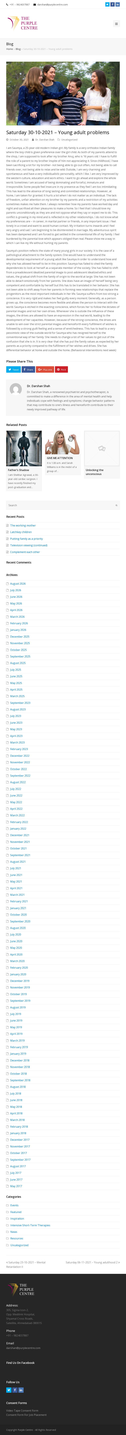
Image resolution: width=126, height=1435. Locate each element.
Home (9, 48)
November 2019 (20, 987)
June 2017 (16, 1179)
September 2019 (20, 1001)
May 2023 (16, 729)
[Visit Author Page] (16, 389)
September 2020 (20, 921)
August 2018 (18, 1087)
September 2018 (20, 1080)
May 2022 (16, 802)
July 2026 (15, 590)
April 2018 (16, 1113)
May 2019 (16, 1027)
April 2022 (16, 809)
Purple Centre (25, 1429)
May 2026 (16, 603)
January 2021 (18, 908)
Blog (18, 48)
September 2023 (20, 703)
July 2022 (15, 789)
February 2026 (19, 623)
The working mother (23, 525)
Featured (15, 1212)
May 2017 (16, 1186)
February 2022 (19, 822)
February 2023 (19, 749)
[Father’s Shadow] (24, 448)
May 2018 (16, 1107)
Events (14, 1205)
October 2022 (18, 769)
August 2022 (18, 782)
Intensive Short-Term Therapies (30, 1225)
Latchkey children (21, 532)
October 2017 (18, 1153)
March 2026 (17, 617)
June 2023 (16, 722)
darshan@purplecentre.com (52, 4)
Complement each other (25, 552)
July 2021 (15, 868)
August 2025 (18, 663)
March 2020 (17, 961)
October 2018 (18, 1073)
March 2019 (17, 1040)
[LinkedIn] (118, 4)
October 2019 (18, 994)
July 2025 (15, 670)
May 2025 (16, 683)
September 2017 (20, 1160)
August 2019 (18, 1007)
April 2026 (16, 610)
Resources (16, 1238)
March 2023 (17, 742)
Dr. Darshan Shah (44, 139)
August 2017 (18, 1166)
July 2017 (15, 1173)
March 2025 (17, 696)
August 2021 (18, 861)
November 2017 (20, 1146)
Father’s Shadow (18, 470)
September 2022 (20, 775)
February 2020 (19, 967)
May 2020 (16, 948)
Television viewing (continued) (28, 545)
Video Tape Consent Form (22, 1410)
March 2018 (17, 1120)
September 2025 (20, 656)
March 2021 (17, 895)
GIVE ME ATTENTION (60, 458)
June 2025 (16, 676)
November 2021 (20, 842)
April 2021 (16, 888)
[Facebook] (112, 4)
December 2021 (19, 835)
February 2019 (19, 1047)
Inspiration (17, 1218)
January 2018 (18, 1133)
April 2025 (16, 689)
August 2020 (18, 928)
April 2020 (16, 954)
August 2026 (18, 583)
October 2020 (18, 914)
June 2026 (16, 597)
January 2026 (18, 630)
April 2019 (16, 1034)
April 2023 (16, 736)
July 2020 (15, 934)
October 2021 (18, 848)
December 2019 (19, 981)
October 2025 (18, 650)
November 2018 (20, 1067)
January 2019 (18, 1053)
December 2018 (19, 1060)
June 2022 (16, 795)
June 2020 (16, 941)
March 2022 (17, 815)
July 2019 (15, 1014)
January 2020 (18, 974)
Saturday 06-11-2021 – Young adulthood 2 (91, 1262)
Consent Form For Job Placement (26, 1415)
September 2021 (20, 855)
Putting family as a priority (26, 539)
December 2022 (19, 756)
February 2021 (19, 901)
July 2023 (15, 716)
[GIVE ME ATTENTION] (63, 442)
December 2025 (19, 636)
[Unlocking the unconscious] (102, 448)
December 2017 (19, 1140)
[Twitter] (107, 4)
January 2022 (18, 828)
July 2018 (15, 1093)
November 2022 (20, 762)
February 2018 (19, 1126)
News (13, 1232)
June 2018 (16, 1100)
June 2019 (16, 1020)
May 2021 (16, 881)
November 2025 (20, 643)
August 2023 (18, 709)
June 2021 (16, 875)
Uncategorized (69, 139)
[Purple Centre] (22, 23)
